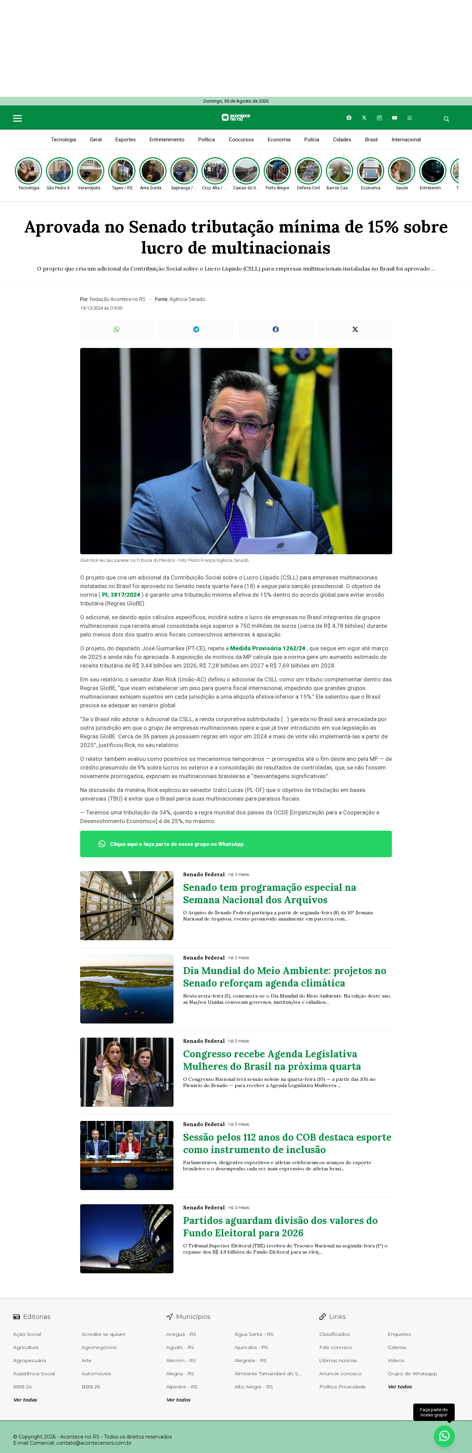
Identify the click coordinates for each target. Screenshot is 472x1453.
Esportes (125, 139)
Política (206, 139)
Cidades (342, 139)
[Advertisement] (207, 48)
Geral (96, 139)
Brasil (371, 139)
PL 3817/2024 (121, 594)
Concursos (241, 139)
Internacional (406, 139)
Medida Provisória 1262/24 (267, 648)
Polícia (311, 139)
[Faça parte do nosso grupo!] (444, 1435)
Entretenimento (167, 139)
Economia (279, 139)
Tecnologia (63, 139)
